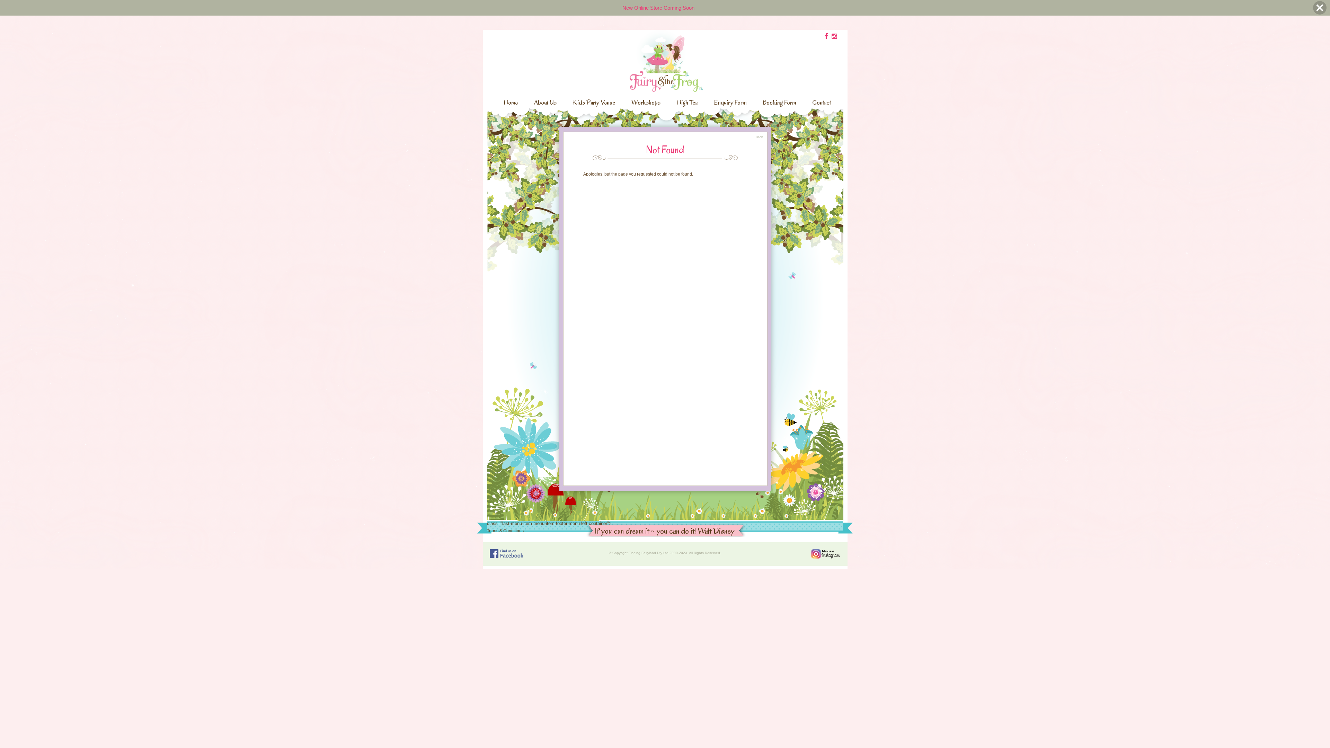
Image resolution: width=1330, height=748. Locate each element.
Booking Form (779, 102)
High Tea (687, 102)
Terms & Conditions (505, 530)
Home (511, 102)
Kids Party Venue (594, 102)
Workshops (645, 102)
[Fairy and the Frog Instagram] (825, 554)
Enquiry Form (730, 102)
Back (759, 137)
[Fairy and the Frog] (665, 60)
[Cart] (826, 36)
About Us (545, 102)
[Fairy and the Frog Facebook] (506, 553)
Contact (821, 102)
